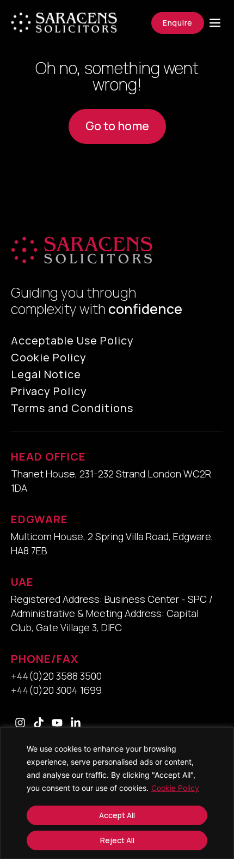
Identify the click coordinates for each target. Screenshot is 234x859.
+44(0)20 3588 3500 (56, 675)
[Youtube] (57, 722)
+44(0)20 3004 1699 (56, 690)
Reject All (117, 840)
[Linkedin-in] (75, 722)
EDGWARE (39, 519)
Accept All (117, 815)
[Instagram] (20, 722)
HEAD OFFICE (48, 456)
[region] (117, 793)
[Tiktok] (38, 722)
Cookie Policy (175, 788)
